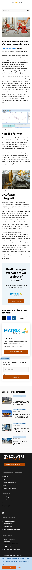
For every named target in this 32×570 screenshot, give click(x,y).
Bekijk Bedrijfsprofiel (16, 351)
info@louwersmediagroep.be (12, 549)
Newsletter (5, 503)
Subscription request (8, 500)
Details (19, 567)
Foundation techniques (9, 488)
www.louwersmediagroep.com (12, 555)
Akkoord (9, 567)
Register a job (6, 506)
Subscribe (16, 377)
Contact (4, 509)
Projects (4, 485)
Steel (3, 479)
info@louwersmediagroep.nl (12, 529)
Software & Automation (9, 48)
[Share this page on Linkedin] (14, 318)
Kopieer (22, 318)
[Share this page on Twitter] (4, 318)
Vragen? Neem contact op (13, 464)
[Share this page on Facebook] (9, 318)
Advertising (5, 497)
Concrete (5, 476)
